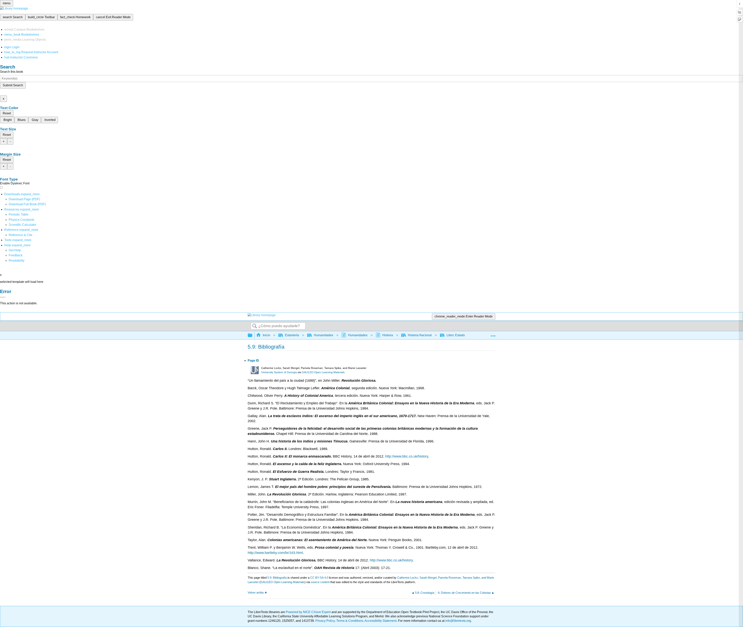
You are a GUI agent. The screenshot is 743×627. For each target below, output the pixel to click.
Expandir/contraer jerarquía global (252, 335)
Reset (7, 113)
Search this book (11, 71)
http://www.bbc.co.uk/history (406, 456)
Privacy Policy (325, 620)
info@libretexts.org (457, 620)
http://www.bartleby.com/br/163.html (275, 553)
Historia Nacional (419, 335)
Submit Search (13, 85)
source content (320, 582)
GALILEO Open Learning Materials (323, 372)
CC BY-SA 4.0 (319, 577)
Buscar (255, 326)
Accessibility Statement (380, 620)
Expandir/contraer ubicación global (493, 334)
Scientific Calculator (22, 224)
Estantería (292, 335)
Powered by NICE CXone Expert (308, 612)
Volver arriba (256, 592)
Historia (388, 335)
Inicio (266, 335)
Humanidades (323, 335)
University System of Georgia (279, 372)
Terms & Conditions (349, 620)
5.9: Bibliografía (277, 577)
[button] (15, 255)
